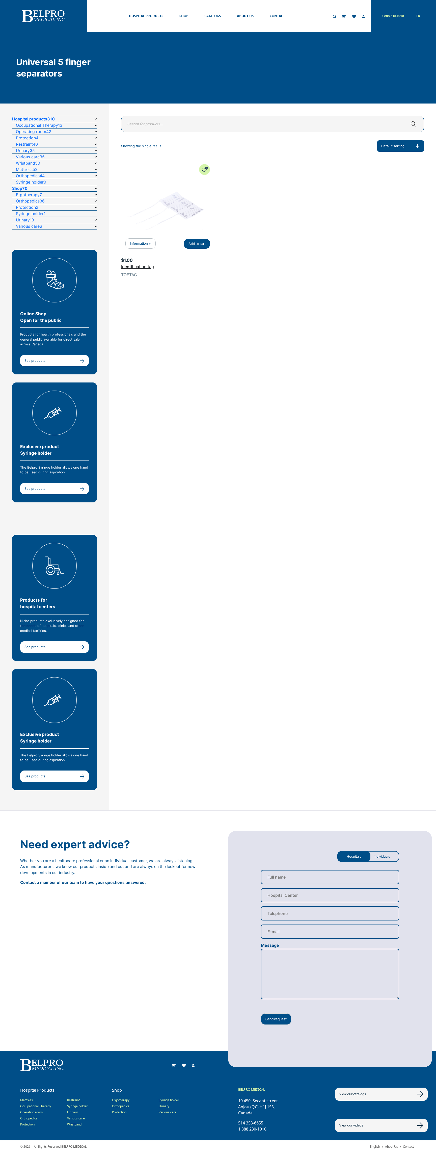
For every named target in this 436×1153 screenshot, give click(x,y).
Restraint (73, 1100)
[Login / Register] (363, 16)
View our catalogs (352, 1094)
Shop (183, 16)
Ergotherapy (120, 1100)
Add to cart (197, 244)
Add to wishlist (204, 169)
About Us (391, 1146)
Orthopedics (28, 1118)
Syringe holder (77, 1106)
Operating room (31, 1112)
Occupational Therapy (35, 1106)
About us (245, 16)
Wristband (74, 1124)
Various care (76, 1118)
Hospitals (354, 856)
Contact (277, 16)
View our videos (351, 1125)
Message (270, 945)
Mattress (26, 1100)
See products (34, 360)
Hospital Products (146, 16)
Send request (276, 1019)
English (375, 1146)
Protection (27, 1124)
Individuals (382, 856)
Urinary (72, 1112)
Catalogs (212, 16)
